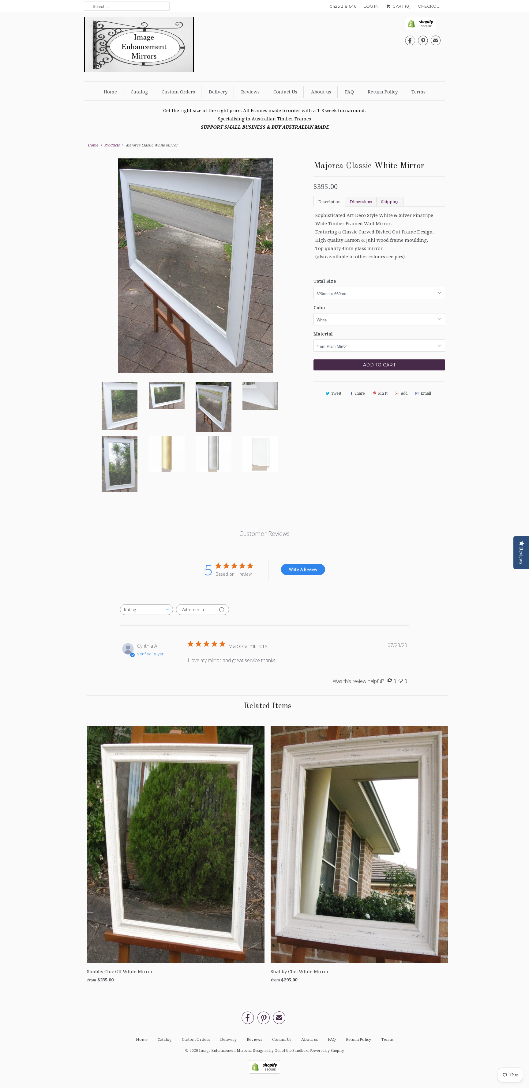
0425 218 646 (343, 6)
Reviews (250, 92)
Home (110, 92)
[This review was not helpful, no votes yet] (401, 681)
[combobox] (146, 609)
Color (319, 307)
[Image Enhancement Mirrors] (139, 46)
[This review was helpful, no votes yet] (390, 681)
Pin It (383, 393)
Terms (418, 92)
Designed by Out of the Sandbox (280, 1050)
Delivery (218, 92)
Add (404, 393)
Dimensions (361, 201)
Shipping (390, 201)
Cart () (401, 6)
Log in (371, 6)
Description (329, 201)
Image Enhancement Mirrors (225, 1050)
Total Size (324, 281)
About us (321, 92)
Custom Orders (178, 92)
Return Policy (383, 92)
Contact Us (285, 92)
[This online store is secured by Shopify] (423, 25)
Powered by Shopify (327, 1050)
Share (360, 393)
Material (323, 334)
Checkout (430, 6)
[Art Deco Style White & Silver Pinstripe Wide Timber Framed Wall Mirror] (195, 246)
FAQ (349, 92)
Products (111, 145)
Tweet (336, 393)
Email (426, 393)
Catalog (139, 92)
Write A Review (303, 569)
